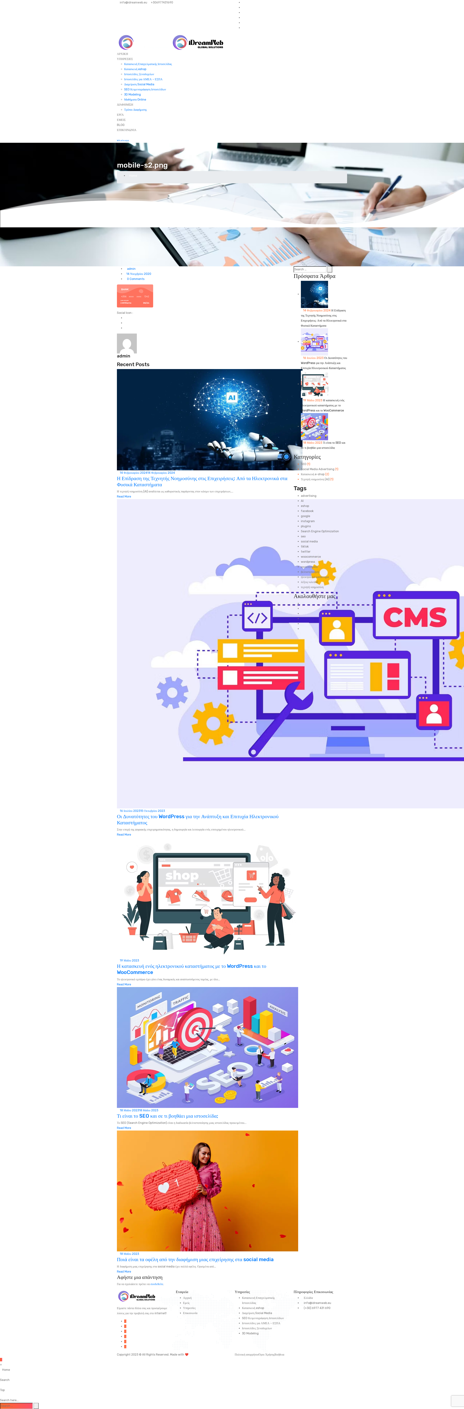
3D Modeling (132, 94)
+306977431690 (161, 2)
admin (131, 268)
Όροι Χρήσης (266, 1354)
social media (309, 541)
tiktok (305, 546)
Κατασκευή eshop (135, 69)
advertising (308, 496)
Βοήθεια (279, 1354)
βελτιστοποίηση (310, 572)
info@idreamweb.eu (133, 2)
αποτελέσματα (309, 567)
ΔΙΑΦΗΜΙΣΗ (125, 104)
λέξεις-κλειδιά (309, 582)
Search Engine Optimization (320, 531)
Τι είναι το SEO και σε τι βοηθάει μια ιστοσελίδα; (167, 1116)
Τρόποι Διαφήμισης (135, 109)
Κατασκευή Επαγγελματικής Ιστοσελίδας (148, 64)
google (305, 516)
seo (303, 536)
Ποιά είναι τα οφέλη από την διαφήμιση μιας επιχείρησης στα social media (195, 1259)
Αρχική (187, 1298)
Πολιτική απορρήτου (247, 1354)
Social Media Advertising (317, 469)
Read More (124, 496)
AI (302, 501)
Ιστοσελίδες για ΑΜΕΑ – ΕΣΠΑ (143, 79)
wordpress (308, 561)
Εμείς (186, 1303)
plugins (306, 526)
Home (133, 175)
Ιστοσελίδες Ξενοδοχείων (139, 74)
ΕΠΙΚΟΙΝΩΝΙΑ (126, 130)
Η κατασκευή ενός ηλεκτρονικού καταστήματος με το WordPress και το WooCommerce (322, 405)
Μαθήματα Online (135, 99)
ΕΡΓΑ (120, 114)
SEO (303, 464)
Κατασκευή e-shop (312, 474)
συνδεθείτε (156, 1284)
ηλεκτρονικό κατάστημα (315, 577)
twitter (305, 551)
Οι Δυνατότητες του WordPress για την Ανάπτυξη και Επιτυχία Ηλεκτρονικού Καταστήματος (324, 363)
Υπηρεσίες (189, 1308)
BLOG (121, 125)
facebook (307, 511)
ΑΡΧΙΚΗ (122, 54)
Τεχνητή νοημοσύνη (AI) (315, 479)
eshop (305, 506)
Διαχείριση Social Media (139, 84)
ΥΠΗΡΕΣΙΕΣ (125, 59)
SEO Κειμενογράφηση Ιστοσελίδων (145, 89)
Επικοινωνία (190, 1313)
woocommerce (311, 556)
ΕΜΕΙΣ (121, 120)
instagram (308, 521)
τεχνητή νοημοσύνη (312, 587)
